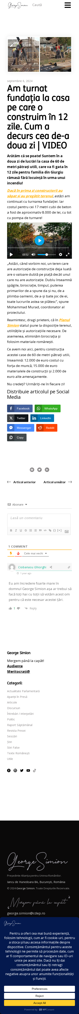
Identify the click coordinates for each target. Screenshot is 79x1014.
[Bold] (11, 530)
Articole (12, 702)
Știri (9, 742)
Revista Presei (16, 730)
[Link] (49, 530)
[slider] (38, 248)
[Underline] (20, 530)
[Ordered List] (30, 530)
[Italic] (15, 530)
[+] (59, 530)
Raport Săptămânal (19, 725)
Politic (11, 719)
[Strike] (25, 530)
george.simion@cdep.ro (26, 913)
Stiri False (13, 747)
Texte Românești (18, 753)
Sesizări (12, 736)
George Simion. (25, 888)
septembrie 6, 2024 (19, 81)
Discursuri (13, 708)
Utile (10, 759)
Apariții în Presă (17, 697)
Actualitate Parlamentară (23, 691)
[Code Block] (45, 530)
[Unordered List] (35, 530)
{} (54, 530)
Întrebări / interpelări (20, 714)
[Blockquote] (40, 530)
